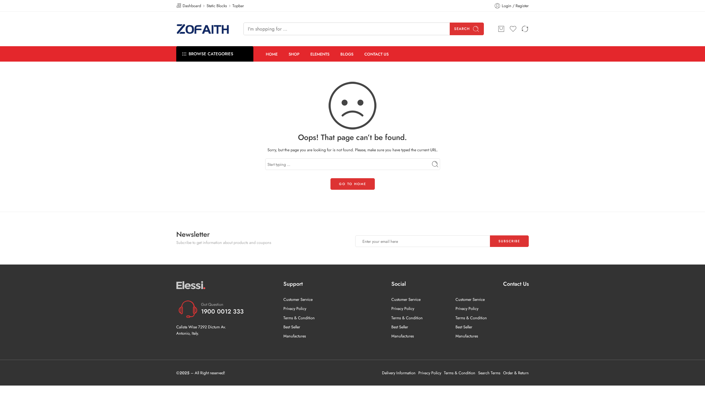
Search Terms (489, 373)
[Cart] (501, 29)
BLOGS (346, 54)
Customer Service (298, 299)
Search (462, 28)
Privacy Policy (294, 308)
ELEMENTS (319, 54)
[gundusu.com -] (203, 28)
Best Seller (291, 327)
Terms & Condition (299, 318)
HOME (272, 54)
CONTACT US (376, 54)
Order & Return (516, 373)
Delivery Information (399, 373)
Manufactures (294, 336)
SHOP (294, 54)
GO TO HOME (352, 184)
